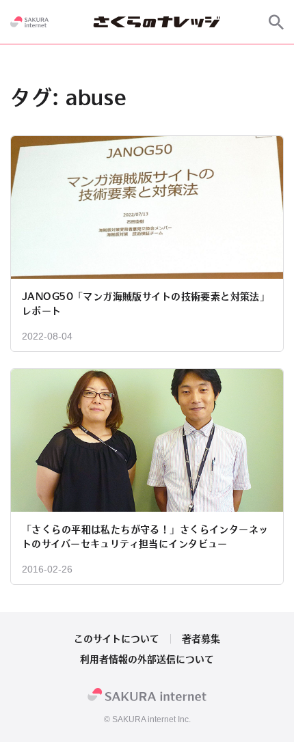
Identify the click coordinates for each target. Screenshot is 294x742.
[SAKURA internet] (29, 21)
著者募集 (201, 639)
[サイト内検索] (276, 22)
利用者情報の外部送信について (147, 659)
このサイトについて (116, 639)
